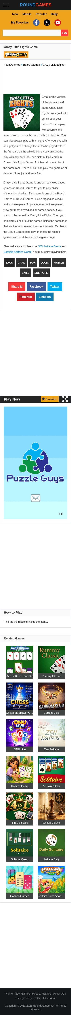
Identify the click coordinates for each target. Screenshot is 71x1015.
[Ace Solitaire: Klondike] (19, 657)
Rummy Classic (51, 676)
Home (9, 993)
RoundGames (11, 64)
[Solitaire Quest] (19, 840)
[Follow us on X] (47, 22)
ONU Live (20, 749)
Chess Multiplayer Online (19, 712)
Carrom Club (51, 712)
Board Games (31, 64)
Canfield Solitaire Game (17, 251)
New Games (22, 993)
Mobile (26, 14)
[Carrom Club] (51, 694)
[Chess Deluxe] (51, 804)
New (15, 14)
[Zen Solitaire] (51, 730)
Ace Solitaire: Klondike (19, 676)
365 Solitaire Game (49, 246)
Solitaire (41, 272)
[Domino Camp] (19, 767)
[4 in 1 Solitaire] (19, 804)
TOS (37, 998)
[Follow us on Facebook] (36, 22)
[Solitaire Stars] (51, 767)
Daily (54, 14)
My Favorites (20, 22)
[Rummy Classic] (51, 657)
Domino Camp (19, 786)
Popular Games (41, 993)
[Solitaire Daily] (51, 840)
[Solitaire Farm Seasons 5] (51, 877)
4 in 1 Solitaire (19, 822)
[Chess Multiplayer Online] (19, 694)
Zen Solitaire (51, 749)
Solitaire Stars (51, 786)
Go (64, 33)
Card (21, 262)
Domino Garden (19, 896)
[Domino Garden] (19, 877)
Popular (41, 14)
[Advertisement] (35, 79)
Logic (45, 262)
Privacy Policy (23, 998)
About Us (58, 993)
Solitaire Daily (51, 859)
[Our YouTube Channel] (57, 22)
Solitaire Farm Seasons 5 (51, 896)
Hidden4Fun (49, 998)
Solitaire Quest (19, 859)
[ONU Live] (19, 730)
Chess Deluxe (51, 822)
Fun (33, 262)
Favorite (51, 399)
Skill (25, 272)
